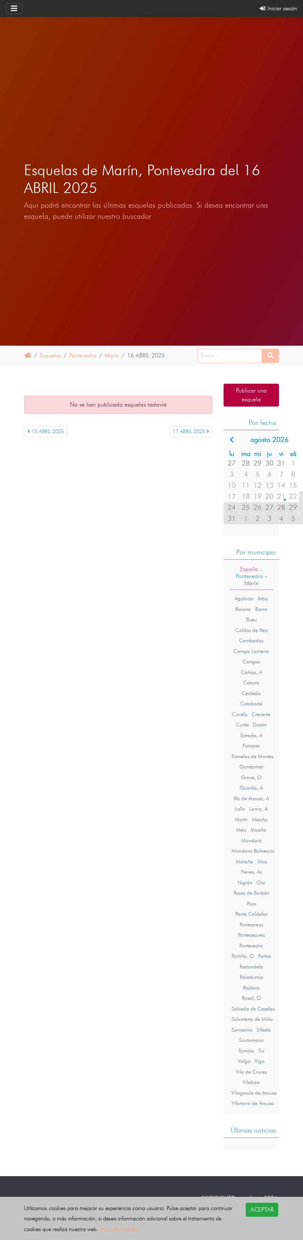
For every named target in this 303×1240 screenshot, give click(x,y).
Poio (251, 903)
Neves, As (251, 871)
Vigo (260, 1061)
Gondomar (251, 766)
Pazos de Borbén (251, 893)
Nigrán (245, 882)
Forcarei (251, 745)
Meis (241, 829)
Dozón (260, 724)
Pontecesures (251, 935)
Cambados (251, 640)
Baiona (243, 609)
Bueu (251, 619)
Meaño (260, 819)
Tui (261, 1050)
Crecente (261, 714)
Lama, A (258, 808)
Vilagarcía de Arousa (254, 1092)
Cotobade (251, 703)
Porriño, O (243, 956)
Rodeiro (251, 987)
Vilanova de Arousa (253, 1103)
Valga (244, 1061)
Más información (118, 1229)
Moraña (244, 861)
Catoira (251, 682)
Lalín (240, 808)
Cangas (251, 661)
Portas (264, 956)
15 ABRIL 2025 (47, 431)
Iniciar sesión (281, 8)
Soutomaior (251, 1040)
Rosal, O (251, 998)
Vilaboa (251, 1082)
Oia (260, 882)
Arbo (263, 598)
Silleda (263, 1029)
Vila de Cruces (251, 1071)
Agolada (244, 598)
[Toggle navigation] (14, 8)
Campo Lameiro (251, 651)
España (249, 569)
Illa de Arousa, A (251, 798)
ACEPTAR (262, 1209)
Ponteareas (251, 924)
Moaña (258, 829)
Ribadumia (251, 977)
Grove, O (251, 777)
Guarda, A (251, 787)
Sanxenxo (242, 1029)
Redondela (251, 966)
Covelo (240, 714)
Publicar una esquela (251, 395)
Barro (261, 609)
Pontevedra (82, 355)
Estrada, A (251, 735)
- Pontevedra (249, 573)
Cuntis (242, 724)
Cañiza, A (251, 672)
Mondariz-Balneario (253, 850)
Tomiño (246, 1050)
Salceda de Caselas (253, 1008)
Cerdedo (251, 693)
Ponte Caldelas (251, 914)
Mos (262, 861)
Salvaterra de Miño (252, 1019)
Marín (112, 355)
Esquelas (50, 355)
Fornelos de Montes (252, 756)
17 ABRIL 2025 (190, 431)
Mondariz (251, 840)
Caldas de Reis (251, 630)
